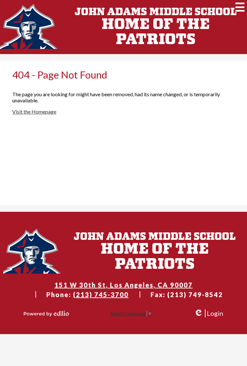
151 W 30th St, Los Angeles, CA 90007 (123, 285)
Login (208, 313)
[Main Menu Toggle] (240, 7)
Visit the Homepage (34, 111)
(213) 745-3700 (101, 294)
